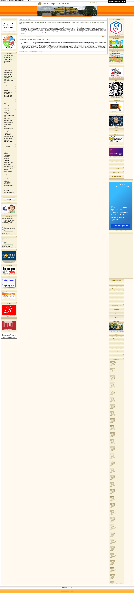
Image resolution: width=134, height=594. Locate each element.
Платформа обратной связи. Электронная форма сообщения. (116, 97)
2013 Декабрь (112, 405)
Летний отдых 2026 (116, 62)
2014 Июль (112, 413)
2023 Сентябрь (113, 541)
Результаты (4, 232)
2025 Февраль (112, 561)
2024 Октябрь (112, 556)
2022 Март (112, 520)
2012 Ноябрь (112, 390)
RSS (96, 4)
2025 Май (112, 564)
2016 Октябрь (112, 444)
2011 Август (112, 372)
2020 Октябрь (112, 500)
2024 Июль (112, 553)
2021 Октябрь (112, 514)
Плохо (5, 243)
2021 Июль (112, 511)
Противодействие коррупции (9, 273)
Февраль (27, 19)
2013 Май (112, 397)
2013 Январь (112, 392)
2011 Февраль (112, 368)
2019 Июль (112, 483)
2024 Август (112, 554)
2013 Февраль (112, 393)
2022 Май (112, 522)
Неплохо (5, 242)
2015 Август (112, 428)
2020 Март (112, 492)
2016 (24, 19)
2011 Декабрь (112, 377)
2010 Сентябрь (113, 362)
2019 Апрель (112, 479)
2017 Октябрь (112, 458)
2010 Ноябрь (112, 364)
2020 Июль (112, 497)
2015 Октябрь (112, 430)
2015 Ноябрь (112, 432)
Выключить (16, 0)
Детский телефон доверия (9, 213)
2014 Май (112, 411)
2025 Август (112, 568)
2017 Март (112, 450)
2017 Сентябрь (113, 457)
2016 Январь (112, 434)
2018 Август (112, 470)
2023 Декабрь (112, 544)
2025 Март (112, 562)
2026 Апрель (112, 577)
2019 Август (112, 484)
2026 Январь (112, 574)
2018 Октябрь (112, 472)
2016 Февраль (112, 435)
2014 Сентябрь (113, 415)
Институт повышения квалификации (116, 331)
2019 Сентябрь (113, 485)
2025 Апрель (112, 563)
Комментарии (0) (39, 51)
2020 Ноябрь (112, 501)
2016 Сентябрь (113, 443)
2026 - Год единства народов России (116, 77)
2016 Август (112, 442)
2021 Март (112, 506)
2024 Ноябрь (112, 557)
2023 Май (112, 536)
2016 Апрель (112, 437)
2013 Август (112, 400)
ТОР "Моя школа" (116, 35)
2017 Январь (112, 448)
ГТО (9, 330)
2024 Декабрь (112, 558)
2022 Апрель (112, 521)
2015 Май (112, 425)
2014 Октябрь (112, 416)
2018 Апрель (112, 465)
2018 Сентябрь (113, 471)
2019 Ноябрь (112, 487)
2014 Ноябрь (112, 418)
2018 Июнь (112, 468)
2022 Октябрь (112, 528)
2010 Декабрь (112, 365)
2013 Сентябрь (113, 401)
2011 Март (112, 369)
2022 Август (112, 526)
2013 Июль (112, 399)
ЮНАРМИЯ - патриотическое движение (9, 316)
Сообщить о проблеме (120, 226)
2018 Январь (112, 462)
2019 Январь (112, 476)
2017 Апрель (112, 451)
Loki (29, 51)
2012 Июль (112, 385)
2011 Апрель (112, 370)
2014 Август (112, 414)
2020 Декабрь (112, 503)
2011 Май (111, 371)
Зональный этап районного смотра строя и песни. (35, 39)
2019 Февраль (112, 477)
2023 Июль (112, 539)
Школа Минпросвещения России (116, 156)
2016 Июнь (112, 440)
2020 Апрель (112, 493)
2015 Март (112, 422)
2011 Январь (112, 366)
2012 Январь (112, 378)
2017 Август (112, 456)
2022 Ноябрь (112, 529)
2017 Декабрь (112, 461)
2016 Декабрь (112, 447)
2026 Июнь (112, 579)
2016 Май (112, 439)
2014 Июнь (112, 412)
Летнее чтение (116, 48)
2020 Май (112, 494)
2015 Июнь (112, 426)
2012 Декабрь (112, 391)
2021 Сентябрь (113, 513)
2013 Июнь (112, 398)
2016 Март (112, 436)
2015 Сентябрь (113, 429)
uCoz (72, 591)
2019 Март (112, 478)
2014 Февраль (112, 407)
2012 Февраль (112, 379)
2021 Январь (112, 504)
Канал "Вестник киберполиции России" (116, 127)
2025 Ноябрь (112, 571)
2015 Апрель (112, 423)
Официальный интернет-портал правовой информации (9, 262)
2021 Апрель (112, 507)
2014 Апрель (112, 409)
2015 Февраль (112, 421)
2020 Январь (112, 490)
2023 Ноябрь (112, 543)
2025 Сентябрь (113, 569)
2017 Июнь (112, 454)
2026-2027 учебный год (116, 111)
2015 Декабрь (112, 433)
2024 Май (112, 550)
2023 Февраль (112, 533)
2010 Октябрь (112, 363)
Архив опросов (10, 232)
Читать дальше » (54, 48)
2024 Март (112, 548)
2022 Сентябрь (113, 527)
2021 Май (112, 508)
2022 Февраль (112, 519)
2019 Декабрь (112, 489)
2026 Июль (112, 581)
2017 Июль (112, 455)
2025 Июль (112, 567)
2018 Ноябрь (112, 473)
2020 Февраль (112, 491)
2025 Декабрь (112, 572)
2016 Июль (112, 441)
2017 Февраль (112, 449)
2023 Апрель (112, 535)
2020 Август (112, 498)
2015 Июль (112, 427)
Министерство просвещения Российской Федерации (116, 143)
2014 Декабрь (112, 419)
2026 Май (112, 578)
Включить (21, 0)
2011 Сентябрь (113, 373)
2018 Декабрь (112, 475)
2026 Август (112, 582)
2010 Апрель (112, 361)
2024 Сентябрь (113, 555)
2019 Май (112, 480)
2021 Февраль (112, 505)
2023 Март (112, 534)
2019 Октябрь (112, 486)
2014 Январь (112, 406)
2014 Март (112, 408)
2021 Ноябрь (112, 515)
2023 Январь (112, 532)
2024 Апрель (112, 549)
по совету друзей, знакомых (9, 220)
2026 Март (112, 576)
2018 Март (112, 464)
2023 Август (112, 540)
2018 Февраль (112, 463)
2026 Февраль (112, 575)
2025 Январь (112, 560)
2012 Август (112, 386)
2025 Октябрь (112, 570)
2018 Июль (112, 469)
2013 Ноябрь (112, 404)
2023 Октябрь (112, 542)
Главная (66, 16)
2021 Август (112, 512)
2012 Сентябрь (113, 387)
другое (5, 230)
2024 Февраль (112, 547)
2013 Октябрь (112, 402)
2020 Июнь (112, 496)
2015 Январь (112, 420)
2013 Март (112, 394)
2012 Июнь (112, 384)
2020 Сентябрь (113, 499)
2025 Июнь (112, 565)
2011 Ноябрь (112, 376)
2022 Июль (112, 525)
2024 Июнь (112, 551)
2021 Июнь (112, 510)
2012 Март (112, 380)
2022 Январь (112, 518)
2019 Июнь (112, 482)
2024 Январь (112, 546)
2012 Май (112, 383)
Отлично (5, 239)
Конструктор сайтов (65, 591)
